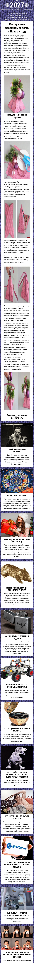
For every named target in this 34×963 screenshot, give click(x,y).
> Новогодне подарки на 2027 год (17, 15)
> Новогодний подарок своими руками (17, 17)
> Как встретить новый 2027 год (18, 13)
